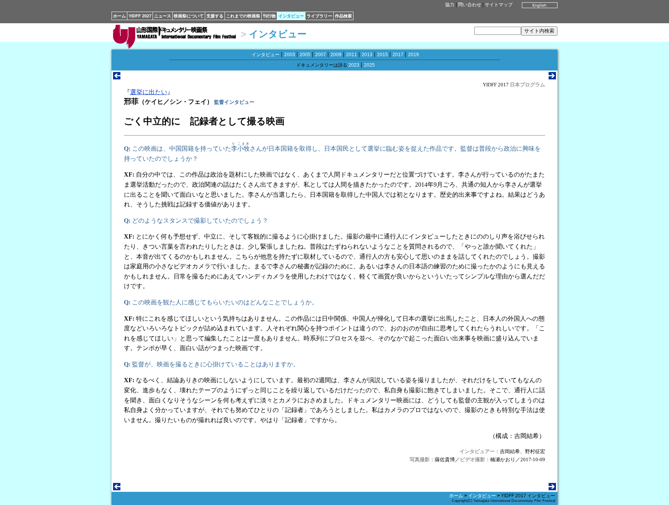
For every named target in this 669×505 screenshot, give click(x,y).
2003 (289, 54)
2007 (320, 54)
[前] (116, 77)
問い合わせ (469, 4)
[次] (552, 77)
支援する (214, 16)
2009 (336, 54)
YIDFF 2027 (140, 16)
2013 (367, 54)
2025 (369, 65)
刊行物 (269, 16)
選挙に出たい (148, 92)
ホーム (119, 16)
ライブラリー (319, 16)
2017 (398, 54)
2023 (353, 65)
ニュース (162, 16)
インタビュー (291, 16)
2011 (351, 54)
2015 (382, 54)
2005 (305, 54)
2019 (413, 54)
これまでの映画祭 (243, 16)
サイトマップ (499, 4)
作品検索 (343, 16)
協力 (450, 4)
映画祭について (189, 16)
